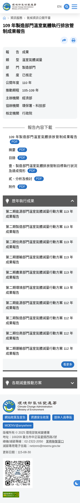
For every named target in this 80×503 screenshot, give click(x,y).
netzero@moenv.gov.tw (45, 446)
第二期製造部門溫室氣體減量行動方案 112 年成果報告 (39, 320)
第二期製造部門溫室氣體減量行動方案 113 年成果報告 (39, 229)
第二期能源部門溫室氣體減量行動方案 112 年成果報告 (39, 305)
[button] (66, 6)
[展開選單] (74, 6)
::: (53, 6)
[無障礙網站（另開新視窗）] (18, 494)
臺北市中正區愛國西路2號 (40, 437)
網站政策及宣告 (15, 417)
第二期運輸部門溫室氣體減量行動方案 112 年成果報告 (39, 351)
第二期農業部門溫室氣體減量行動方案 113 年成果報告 (39, 275)
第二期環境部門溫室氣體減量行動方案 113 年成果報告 (39, 290)
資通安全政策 (40, 417)
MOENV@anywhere (18, 425)
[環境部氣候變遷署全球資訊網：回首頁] (19, 7)
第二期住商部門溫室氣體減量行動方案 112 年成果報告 (39, 335)
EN (59, 6)
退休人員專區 (63, 417)
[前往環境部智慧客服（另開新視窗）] (18, 473)
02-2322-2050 (33, 441)
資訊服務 (16, 17)
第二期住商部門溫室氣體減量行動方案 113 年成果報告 (39, 244)
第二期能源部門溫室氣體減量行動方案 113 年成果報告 (39, 214)
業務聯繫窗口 (55, 441)
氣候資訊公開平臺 (39, 17)
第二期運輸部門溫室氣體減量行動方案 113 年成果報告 (39, 259)
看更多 (67, 364)
